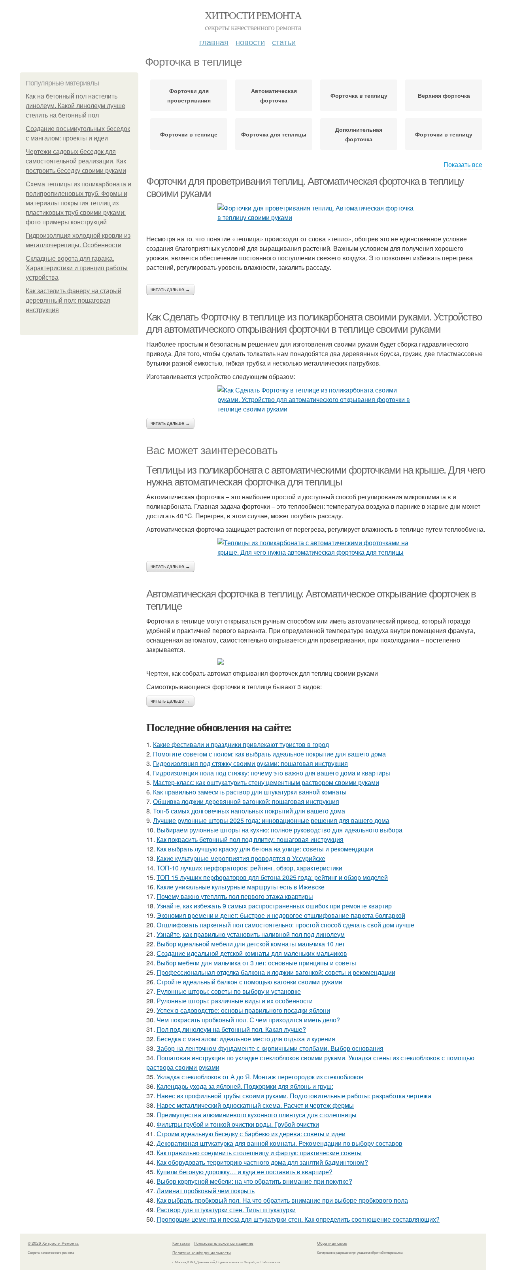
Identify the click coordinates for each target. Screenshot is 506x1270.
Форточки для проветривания (189, 95)
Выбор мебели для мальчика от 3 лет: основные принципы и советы (256, 962)
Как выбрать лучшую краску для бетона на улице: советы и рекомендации (265, 848)
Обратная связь (332, 1243)
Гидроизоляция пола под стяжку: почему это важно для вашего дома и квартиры (271, 772)
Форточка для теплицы (273, 134)
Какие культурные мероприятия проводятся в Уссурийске (241, 858)
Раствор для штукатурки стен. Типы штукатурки (226, 1209)
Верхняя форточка (444, 95)
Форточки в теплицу (443, 134)
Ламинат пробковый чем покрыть (206, 1190)
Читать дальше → (170, 289)
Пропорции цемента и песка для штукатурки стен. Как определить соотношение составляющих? (298, 1219)
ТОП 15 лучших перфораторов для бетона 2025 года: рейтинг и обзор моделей (272, 877)
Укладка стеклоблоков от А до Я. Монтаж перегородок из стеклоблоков (260, 1076)
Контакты (181, 1243)
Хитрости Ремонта (253, 15)
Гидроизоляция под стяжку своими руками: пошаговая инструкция (250, 763)
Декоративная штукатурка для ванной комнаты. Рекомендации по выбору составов (279, 1143)
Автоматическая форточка (274, 95)
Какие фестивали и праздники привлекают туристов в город (241, 744)
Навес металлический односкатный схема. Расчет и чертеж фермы (255, 1105)
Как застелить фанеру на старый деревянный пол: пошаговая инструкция (73, 300)
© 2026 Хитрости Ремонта (53, 1243)
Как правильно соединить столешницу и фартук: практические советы (259, 1152)
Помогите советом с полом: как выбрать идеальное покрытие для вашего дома (269, 753)
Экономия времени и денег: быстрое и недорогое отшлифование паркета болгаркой (281, 915)
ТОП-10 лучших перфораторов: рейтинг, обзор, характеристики (249, 867)
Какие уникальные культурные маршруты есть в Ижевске (241, 886)
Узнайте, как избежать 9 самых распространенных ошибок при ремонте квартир (274, 905)
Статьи (284, 41)
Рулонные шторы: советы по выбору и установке (229, 991)
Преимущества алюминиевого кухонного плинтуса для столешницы (257, 1114)
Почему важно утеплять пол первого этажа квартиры (235, 896)
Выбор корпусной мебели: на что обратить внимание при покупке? (254, 1181)
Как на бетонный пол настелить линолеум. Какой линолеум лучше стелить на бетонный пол (75, 106)
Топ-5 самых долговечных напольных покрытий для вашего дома (249, 810)
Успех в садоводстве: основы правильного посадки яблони (243, 1010)
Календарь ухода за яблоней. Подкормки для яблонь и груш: (245, 1086)
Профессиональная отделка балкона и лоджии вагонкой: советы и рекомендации (276, 972)
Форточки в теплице (188, 134)
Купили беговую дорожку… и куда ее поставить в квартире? (244, 1171)
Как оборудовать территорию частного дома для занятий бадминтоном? (262, 1162)
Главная (213, 41)
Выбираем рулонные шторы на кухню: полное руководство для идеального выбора (279, 829)
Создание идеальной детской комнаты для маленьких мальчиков (252, 953)
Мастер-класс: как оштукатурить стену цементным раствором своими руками (266, 782)
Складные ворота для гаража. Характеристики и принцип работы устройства (77, 268)
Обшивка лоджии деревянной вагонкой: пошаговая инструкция (246, 801)
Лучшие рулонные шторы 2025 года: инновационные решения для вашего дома (271, 820)
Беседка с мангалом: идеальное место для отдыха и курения (246, 1038)
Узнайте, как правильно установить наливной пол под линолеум (251, 934)
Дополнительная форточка (358, 134)
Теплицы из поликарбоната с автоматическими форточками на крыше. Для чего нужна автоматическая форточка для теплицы (315, 476)
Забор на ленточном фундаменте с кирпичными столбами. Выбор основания (270, 1048)
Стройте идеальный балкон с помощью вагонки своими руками (249, 981)
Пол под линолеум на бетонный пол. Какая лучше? (231, 1029)
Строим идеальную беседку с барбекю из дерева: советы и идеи (251, 1133)
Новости (250, 41)
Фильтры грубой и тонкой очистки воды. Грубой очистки (238, 1124)
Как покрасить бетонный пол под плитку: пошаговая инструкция (250, 839)
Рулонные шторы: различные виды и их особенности (235, 1000)
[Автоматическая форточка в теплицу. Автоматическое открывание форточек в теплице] (316, 661)
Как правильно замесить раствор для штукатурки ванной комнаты (250, 791)
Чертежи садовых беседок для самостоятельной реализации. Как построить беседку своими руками (76, 161)
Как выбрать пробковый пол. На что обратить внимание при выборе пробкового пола (282, 1200)
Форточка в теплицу (358, 95)
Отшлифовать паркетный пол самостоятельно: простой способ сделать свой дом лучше (285, 924)
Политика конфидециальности (201, 1252)
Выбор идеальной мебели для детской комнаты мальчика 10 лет (251, 943)
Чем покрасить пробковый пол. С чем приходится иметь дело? (248, 1019)
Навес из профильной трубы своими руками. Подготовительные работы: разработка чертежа (294, 1095)
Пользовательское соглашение (223, 1243)
